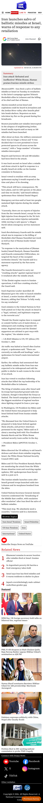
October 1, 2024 (8, 341)
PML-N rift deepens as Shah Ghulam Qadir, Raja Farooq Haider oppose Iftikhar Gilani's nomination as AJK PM (21, 651)
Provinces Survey (31, 798)
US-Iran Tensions (10, 527)
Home (7, 13)
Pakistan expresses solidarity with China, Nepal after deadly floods (20, 718)
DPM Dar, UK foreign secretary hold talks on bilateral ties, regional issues (21, 619)
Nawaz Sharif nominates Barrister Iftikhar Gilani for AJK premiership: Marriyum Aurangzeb (20, 685)
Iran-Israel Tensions (11, 522)
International (9, 533)
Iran (24, 527)
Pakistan (32, 13)
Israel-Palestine (31, 522)
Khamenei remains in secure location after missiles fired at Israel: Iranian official (23, 558)
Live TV (22, 13)
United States (25, 533)
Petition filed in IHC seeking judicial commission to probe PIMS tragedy (17, 750)
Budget (14, 13)
